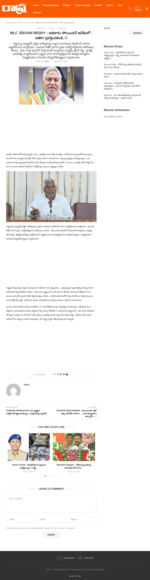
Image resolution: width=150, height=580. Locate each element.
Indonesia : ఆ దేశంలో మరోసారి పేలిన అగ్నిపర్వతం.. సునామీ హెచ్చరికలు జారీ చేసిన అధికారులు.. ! (122, 86)
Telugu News (11, 23)
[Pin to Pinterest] (64, 374)
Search (107, 28)
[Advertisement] (51, 130)
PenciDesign (99, 569)
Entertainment (83, 5)
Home (36, 5)
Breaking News (51, 5)
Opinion (37, 12)
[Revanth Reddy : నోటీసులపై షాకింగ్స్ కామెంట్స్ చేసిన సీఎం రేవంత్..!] (74, 447)
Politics (67, 5)
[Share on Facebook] (58, 374)
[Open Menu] (147, 8)
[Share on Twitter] (61, 374)
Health (98, 5)
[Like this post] (55, 374)
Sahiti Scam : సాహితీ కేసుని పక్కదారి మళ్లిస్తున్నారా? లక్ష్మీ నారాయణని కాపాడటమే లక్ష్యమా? (121, 55)
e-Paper (138, 8)
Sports (109, 5)
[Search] (129, 9)
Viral (119, 5)
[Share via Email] (67, 374)
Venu (47, 61)
